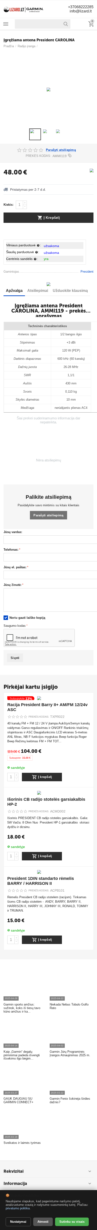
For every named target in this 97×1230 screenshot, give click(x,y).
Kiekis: (8, 204)
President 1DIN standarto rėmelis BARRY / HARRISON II (40, 881)
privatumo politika (18, 1208)
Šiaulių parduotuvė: (22, 252)
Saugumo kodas (15, 625)
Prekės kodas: (38, 156)
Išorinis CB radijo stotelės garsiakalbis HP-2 (46, 802)
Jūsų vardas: (13, 532)
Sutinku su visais (72, 1221)
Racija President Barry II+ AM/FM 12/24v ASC (47, 707)
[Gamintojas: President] (91, 170)
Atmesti (42, 1221)
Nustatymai (18, 1221)
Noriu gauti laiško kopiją (27, 617)
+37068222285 (80, 7)
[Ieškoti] (65, 24)
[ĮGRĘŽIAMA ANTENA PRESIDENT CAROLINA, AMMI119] (48, 89)
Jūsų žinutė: (12, 585)
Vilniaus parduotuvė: (23, 245)
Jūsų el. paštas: (15, 567)
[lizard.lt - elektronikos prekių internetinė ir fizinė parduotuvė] (24, 9)
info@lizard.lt (81, 11)
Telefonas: (11, 549)
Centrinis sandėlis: (22, 259)
